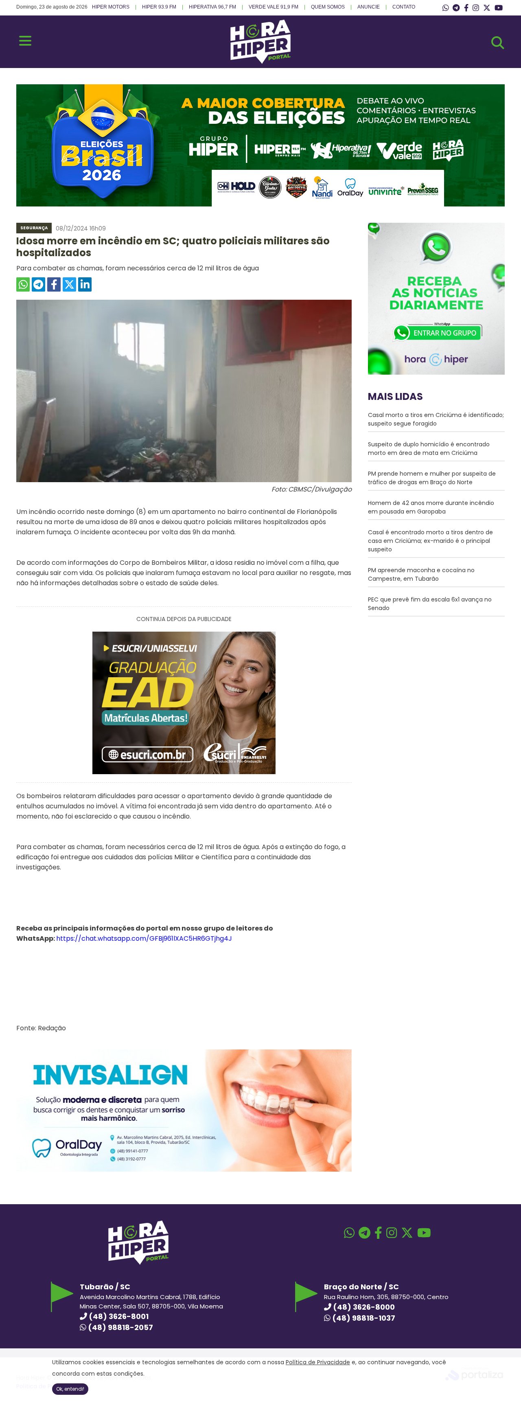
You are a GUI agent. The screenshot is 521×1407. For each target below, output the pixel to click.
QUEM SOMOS (328, 7)
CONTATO (403, 7)
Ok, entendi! (70, 1388)
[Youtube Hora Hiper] (499, 8)
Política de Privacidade (318, 1362)
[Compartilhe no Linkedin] (85, 284)
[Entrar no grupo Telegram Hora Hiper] (456, 8)
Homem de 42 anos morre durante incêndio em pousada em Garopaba (431, 507)
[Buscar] (498, 43)
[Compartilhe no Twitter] (69, 284)
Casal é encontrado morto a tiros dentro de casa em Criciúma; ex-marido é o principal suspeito (430, 540)
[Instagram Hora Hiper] (476, 8)
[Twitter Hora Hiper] (486, 8)
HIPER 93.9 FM (159, 7)
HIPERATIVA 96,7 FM (212, 7)
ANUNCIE (368, 7)
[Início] (260, 61)
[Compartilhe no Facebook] (54, 284)
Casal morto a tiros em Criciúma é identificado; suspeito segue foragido (436, 419)
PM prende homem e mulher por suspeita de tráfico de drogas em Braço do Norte (432, 478)
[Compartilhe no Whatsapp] (23, 284)
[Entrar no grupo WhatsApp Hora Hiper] (445, 8)
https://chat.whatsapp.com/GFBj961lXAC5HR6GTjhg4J (144, 938)
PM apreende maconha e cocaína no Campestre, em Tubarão (421, 574)
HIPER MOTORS (110, 7)
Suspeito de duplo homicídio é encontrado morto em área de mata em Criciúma (429, 448)
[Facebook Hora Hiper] (466, 8)
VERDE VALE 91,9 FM (273, 7)
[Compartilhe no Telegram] (38, 284)
